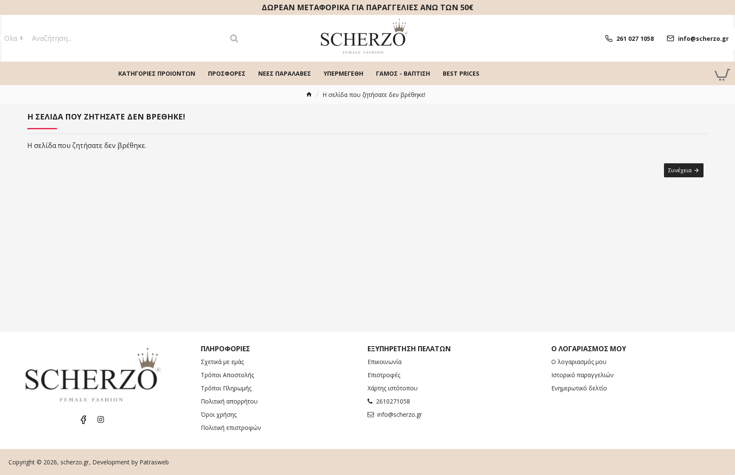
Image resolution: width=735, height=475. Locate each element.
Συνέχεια (680, 170)
